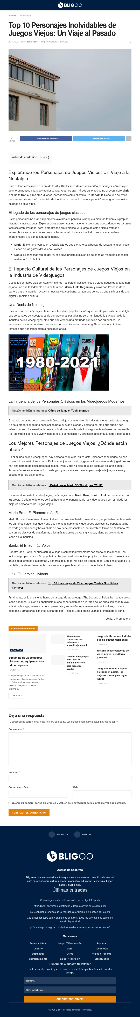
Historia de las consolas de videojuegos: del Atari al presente (113, 654)
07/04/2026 (103, 662)
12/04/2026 (103, 644)
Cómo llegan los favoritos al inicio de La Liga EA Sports (70, 900)
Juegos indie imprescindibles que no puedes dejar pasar (114, 637)
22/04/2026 (73, 649)
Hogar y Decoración (70, 943)
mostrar (43, 157)
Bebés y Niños (38, 943)
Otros (70, 953)
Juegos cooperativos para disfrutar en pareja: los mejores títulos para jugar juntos (112, 673)
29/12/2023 (14, 41)
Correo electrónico (21, 787)
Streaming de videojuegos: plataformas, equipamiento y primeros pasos (26, 661)
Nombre (14, 772)
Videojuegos (25, 15)
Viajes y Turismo (101, 953)
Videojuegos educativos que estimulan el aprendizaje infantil (77, 640)
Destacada (38, 953)
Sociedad (16, 650)
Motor (70, 948)
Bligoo (59, 1009)
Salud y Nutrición (70, 958)
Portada (12, 15)
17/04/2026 (73, 673)
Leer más (17, 695)
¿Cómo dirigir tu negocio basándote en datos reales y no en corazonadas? (70, 927)
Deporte (38, 948)
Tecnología (101, 948)
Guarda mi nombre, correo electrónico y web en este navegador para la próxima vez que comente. (69, 802)
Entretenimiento (38, 958)
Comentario (16, 729)
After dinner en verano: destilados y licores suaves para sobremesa (70, 906)
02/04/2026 (103, 683)
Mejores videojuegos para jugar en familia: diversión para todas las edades (78, 662)
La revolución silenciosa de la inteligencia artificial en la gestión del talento (70, 911)
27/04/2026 (15, 670)
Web (75, 787)
